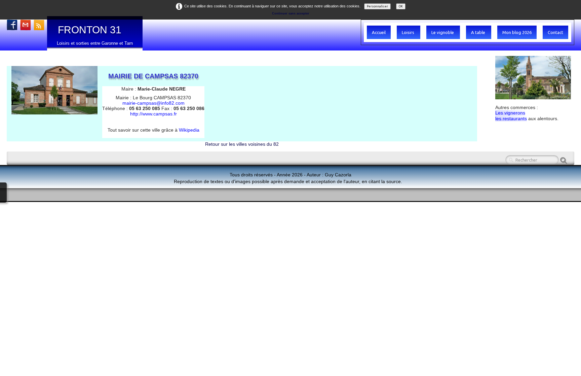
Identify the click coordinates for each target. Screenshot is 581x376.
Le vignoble (443, 32)
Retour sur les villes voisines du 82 (242, 144)
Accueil (379, 32)
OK (401, 6)
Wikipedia (189, 130)
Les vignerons (510, 112)
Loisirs (408, 32)
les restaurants (511, 118)
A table (478, 32)
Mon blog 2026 (517, 32)
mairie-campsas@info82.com (153, 103)
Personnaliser (377, 6)
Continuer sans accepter (290, 13)
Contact (555, 32)
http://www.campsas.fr (153, 113)
